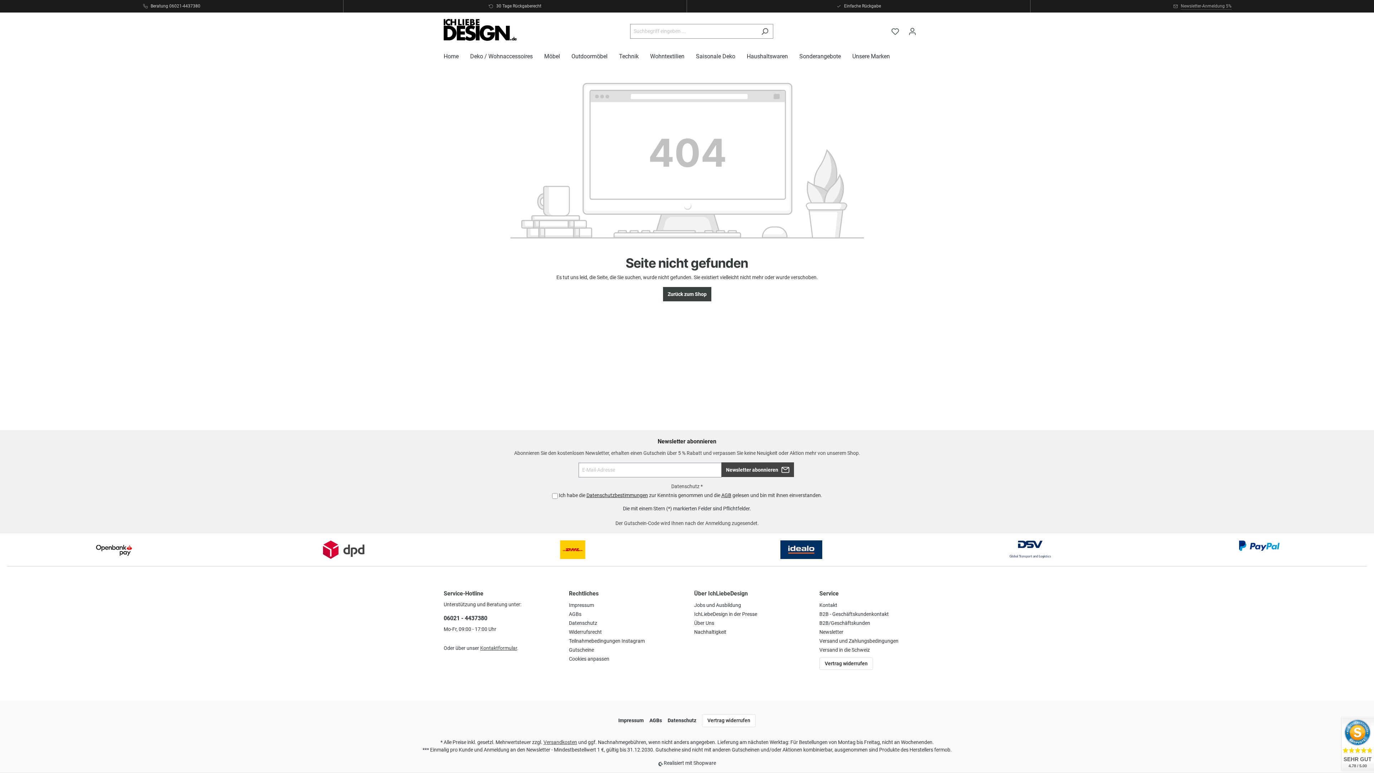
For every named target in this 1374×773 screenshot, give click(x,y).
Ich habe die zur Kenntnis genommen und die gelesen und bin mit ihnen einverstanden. (690, 495)
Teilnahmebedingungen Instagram (607, 641)
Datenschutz (583, 623)
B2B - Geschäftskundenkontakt (854, 614)
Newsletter (831, 632)
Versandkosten (560, 742)
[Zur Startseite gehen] (480, 30)
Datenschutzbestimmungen (617, 495)
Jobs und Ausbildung (717, 605)
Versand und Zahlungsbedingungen (858, 641)
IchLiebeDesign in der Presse (725, 614)
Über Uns (704, 623)
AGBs (575, 614)
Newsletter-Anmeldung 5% (1206, 6)
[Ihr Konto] (912, 31)
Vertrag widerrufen (846, 663)
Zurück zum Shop (687, 294)
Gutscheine (581, 650)
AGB (726, 495)
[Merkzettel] (895, 31)
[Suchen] (764, 31)
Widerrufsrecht (585, 632)
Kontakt (828, 605)
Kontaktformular (498, 648)
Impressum (581, 605)
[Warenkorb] (925, 28)
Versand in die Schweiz (844, 650)
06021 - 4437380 (465, 618)
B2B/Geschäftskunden (844, 623)
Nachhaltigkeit (710, 632)
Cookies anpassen (589, 659)
